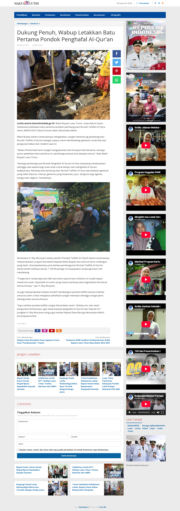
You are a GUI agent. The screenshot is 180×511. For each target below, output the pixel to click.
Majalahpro (84, 507)
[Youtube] (52, 330)
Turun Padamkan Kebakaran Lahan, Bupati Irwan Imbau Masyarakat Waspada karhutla (90, 383)
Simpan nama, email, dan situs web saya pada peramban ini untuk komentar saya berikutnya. (64, 450)
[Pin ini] (117, 71)
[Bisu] (158, 412)
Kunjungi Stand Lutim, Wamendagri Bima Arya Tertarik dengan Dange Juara (30, 487)
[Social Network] (159, 3)
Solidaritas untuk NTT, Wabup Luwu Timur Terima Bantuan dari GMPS (85, 470)
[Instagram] (45, 330)
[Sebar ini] (117, 53)
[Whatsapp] (117, 80)
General (34, 23)
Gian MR (102, 507)
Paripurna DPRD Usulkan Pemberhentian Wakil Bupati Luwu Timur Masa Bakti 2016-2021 (88, 340)
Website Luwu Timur (131, 428)
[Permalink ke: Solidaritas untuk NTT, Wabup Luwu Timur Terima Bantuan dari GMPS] (47, 369)
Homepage (22, 23)
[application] (146, 404)
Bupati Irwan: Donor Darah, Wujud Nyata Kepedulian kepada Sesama (26, 383)
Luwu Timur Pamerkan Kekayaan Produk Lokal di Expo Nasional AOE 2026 (111, 383)
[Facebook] (38, 330)
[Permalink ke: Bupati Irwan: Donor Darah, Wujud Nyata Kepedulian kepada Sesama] (26, 369)
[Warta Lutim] (26, 2)
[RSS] (59, 330)
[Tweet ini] (117, 62)
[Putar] (129, 412)
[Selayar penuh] (162, 412)
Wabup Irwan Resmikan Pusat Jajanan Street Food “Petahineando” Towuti (38, 340)
